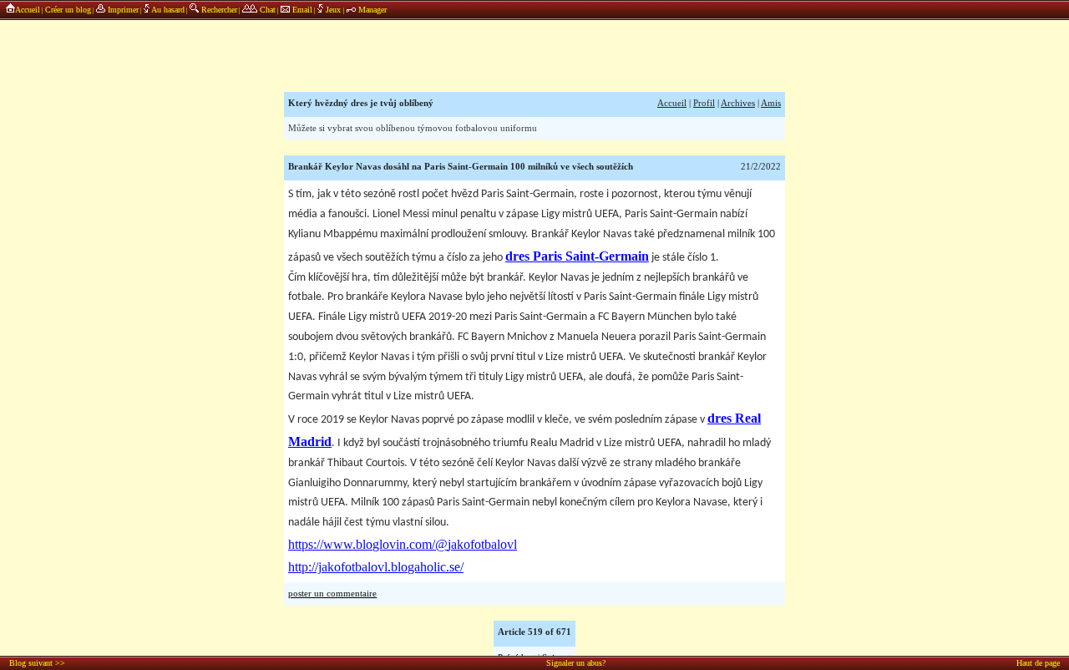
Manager (371, 9)
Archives (738, 103)
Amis (771, 103)
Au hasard (167, 9)
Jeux (333, 9)
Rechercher (218, 9)
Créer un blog (68, 9)
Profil (704, 103)
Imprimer (122, 9)
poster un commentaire (332, 593)
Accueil (27, 9)
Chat (266, 9)
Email (301, 9)
